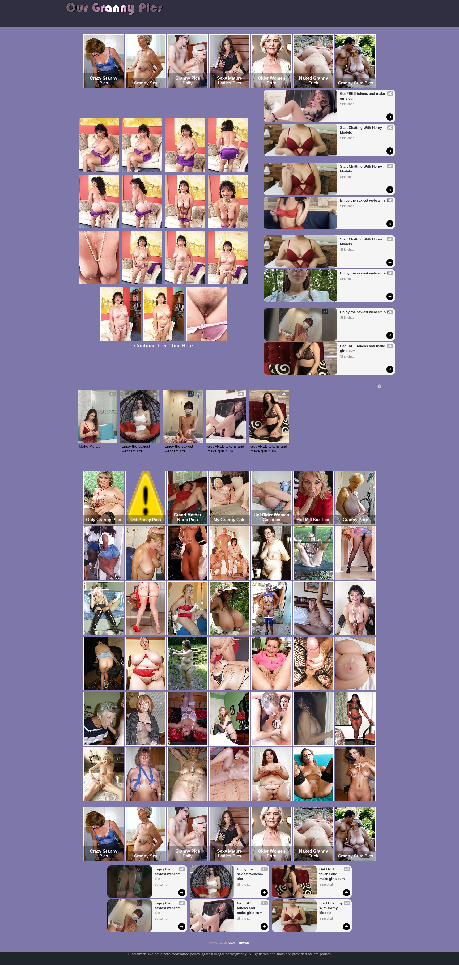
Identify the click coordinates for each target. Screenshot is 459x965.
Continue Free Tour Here (163, 345)
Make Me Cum (91, 446)
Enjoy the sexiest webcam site (365, 200)
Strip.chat (347, 104)
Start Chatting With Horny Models (361, 130)
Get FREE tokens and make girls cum (363, 96)
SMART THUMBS (239, 942)
